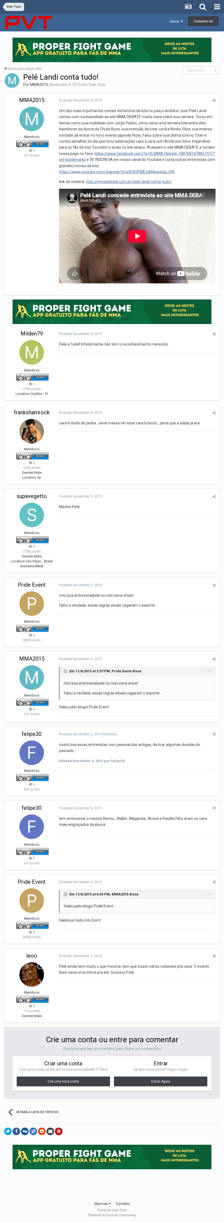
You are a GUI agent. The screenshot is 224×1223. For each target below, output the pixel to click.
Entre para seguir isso (25, 69)
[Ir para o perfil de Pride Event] (31, 603)
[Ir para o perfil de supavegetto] (31, 515)
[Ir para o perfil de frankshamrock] (31, 431)
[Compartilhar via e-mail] (50, 1131)
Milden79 (31, 333)
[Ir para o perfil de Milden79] (31, 352)
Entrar (175, 21)
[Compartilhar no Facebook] (16, 1131)
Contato (123, 1203)
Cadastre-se (203, 21)
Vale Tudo (97, 84)
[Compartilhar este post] (214, 100)
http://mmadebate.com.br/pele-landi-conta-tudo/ (129, 181)
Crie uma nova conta (63, 1081)
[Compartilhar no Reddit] (42, 1131)
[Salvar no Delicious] (33, 1131)
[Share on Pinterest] (59, 1131)
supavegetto (32, 496)
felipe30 (32, 734)
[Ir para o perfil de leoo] (31, 974)
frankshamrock (32, 412)
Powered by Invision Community (112, 1215)
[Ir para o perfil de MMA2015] (12, 80)
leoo (31, 955)
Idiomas (101, 1203)
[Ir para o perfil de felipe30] (31, 753)
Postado (80, 100)
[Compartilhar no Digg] (25, 1131)
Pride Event (32, 584)
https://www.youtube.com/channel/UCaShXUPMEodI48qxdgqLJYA (117, 172)
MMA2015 (39, 84)
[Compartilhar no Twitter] (8, 1131)
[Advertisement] (112, 1183)
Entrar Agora (160, 1081)
